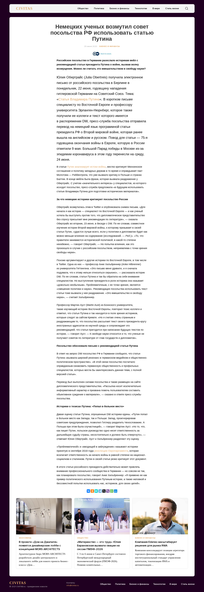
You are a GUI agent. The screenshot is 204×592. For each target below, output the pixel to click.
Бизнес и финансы (119, 8)
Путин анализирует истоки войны (86, 166)
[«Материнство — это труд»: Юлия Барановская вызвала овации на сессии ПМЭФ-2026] (102, 516)
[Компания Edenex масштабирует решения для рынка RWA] (160, 516)
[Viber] (107, 491)
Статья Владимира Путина (79, 99)
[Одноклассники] (92, 491)
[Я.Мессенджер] (96, 491)
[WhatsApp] (111, 491)
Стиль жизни (172, 8)
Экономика (25, 538)
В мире (156, 8)
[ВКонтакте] (88, 491)
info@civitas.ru (72, 585)
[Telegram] (100, 491)
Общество (82, 8)
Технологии (141, 8)
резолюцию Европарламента (111, 450)
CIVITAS (24, 8)
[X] (104, 491)
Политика (99, 8)
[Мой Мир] (115, 491)
